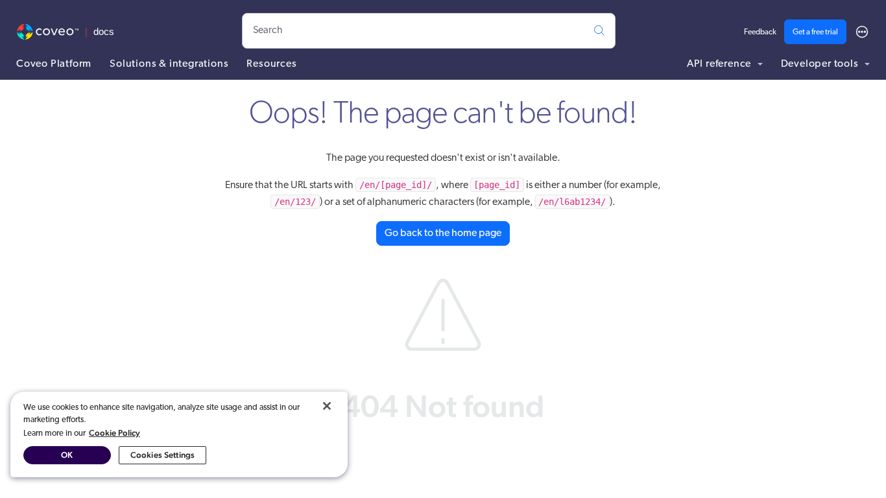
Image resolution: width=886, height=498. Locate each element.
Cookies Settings (162, 455)
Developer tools (821, 64)
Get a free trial (815, 32)
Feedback (760, 32)
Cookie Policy (114, 433)
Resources (271, 64)
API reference (720, 64)
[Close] (327, 406)
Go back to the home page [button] (443, 233)
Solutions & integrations (169, 64)
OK (67, 455)
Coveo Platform (53, 64)
